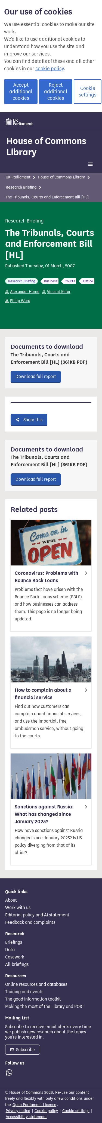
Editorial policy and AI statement (37, 915)
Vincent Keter (58, 291)
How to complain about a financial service (43, 693)
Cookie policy (46, 1111)
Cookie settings (87, 91)
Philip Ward (20, 300)
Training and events (24, 991)
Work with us (17, 907)
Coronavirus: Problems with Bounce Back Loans (46, 577)
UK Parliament (18, 177)
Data (10, 949)
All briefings (17, 964)
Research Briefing (21, 187)
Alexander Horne (24, 291)
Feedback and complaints (30, 922)
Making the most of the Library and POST (44, 1006)
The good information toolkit (33, 999)
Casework (14, 957)
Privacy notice (18, 1111)
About (11, 900)
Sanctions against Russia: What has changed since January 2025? (44, 814)
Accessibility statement (26, 1117)
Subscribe (25, 1049)
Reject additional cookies (55, 91)
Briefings (13, 942)
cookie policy (49, 69)
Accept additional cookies (20, 91)
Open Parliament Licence (34, 1105)
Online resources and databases (36, 984)
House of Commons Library (46, 146)
